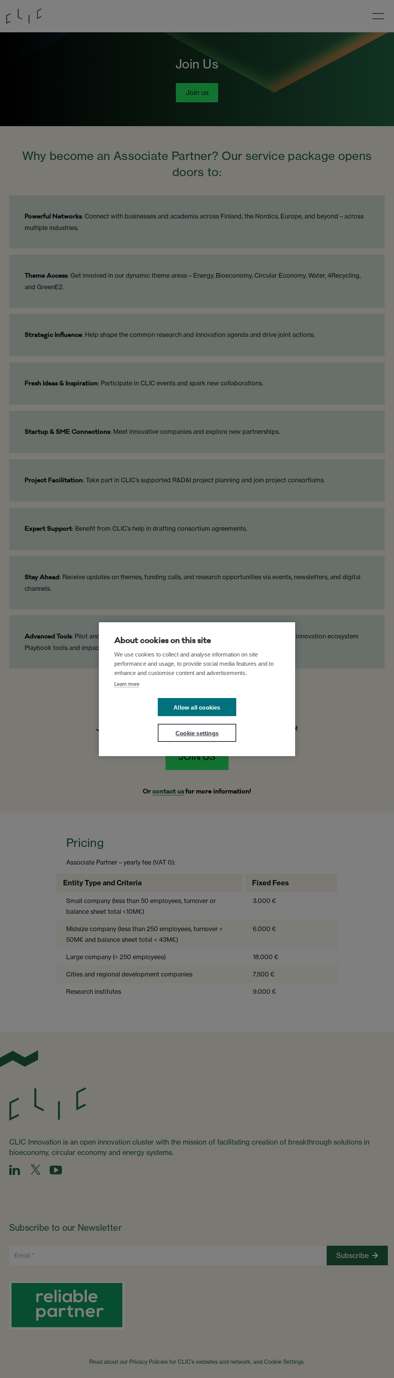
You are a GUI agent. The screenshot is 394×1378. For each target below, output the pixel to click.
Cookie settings (197, 733)
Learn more (126, 684)
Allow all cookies (197, 707)
